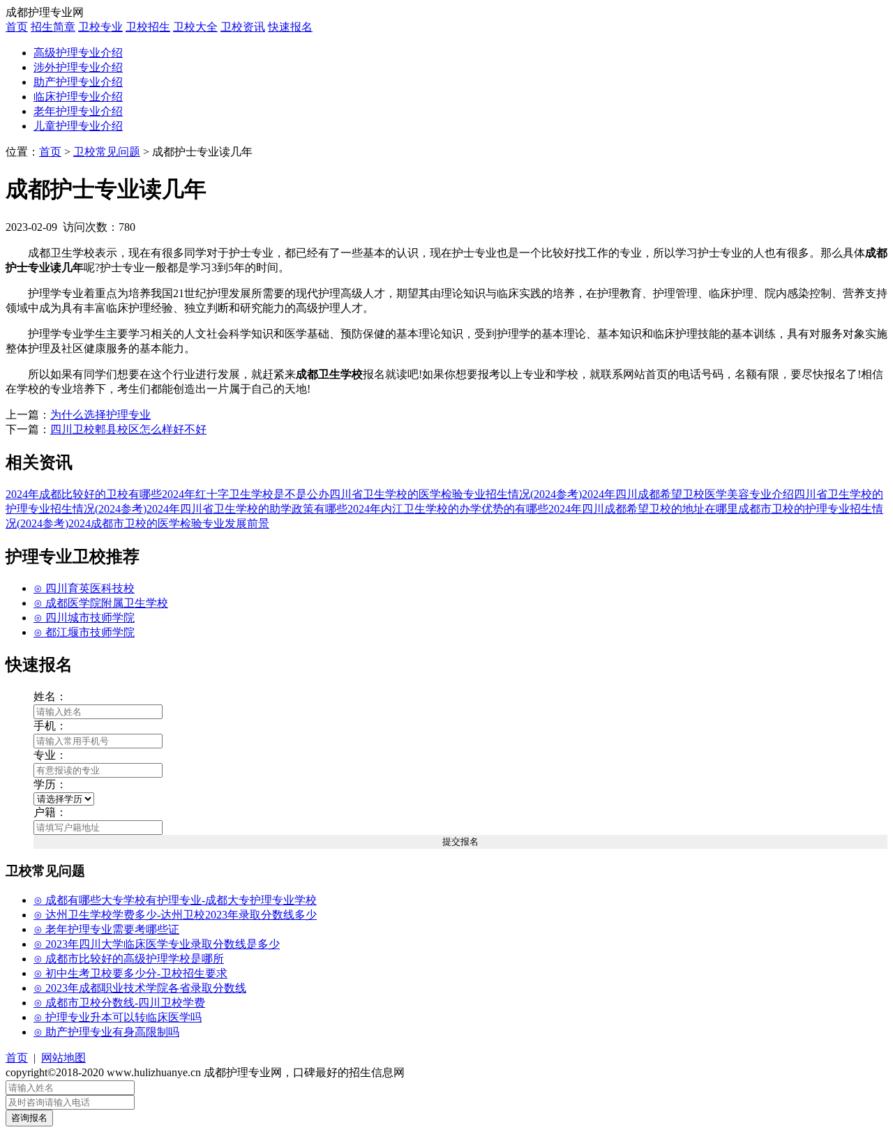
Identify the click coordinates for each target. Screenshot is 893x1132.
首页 (17, 27)
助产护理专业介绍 (78, 82)
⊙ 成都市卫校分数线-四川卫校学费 (119, 1003)
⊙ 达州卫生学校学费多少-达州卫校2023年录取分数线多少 (175, 915)
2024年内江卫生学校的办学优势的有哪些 (447, 509)
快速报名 (290, 27)
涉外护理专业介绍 (78, 67)
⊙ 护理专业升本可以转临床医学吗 (117, 1017)
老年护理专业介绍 (78, 111)
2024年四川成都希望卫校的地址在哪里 (643, 509)
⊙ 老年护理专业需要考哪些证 (106, 929)
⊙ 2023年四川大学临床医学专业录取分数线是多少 (156, 944)
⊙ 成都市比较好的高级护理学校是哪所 (128, 959)
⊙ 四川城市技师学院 (84, 618)
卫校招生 (148, 27)
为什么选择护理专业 (100, 415)
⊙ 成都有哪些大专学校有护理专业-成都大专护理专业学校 (175, 900)
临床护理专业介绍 (78, 97)
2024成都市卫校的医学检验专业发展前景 (168, 523)
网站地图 (63, 1058)
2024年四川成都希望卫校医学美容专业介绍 (688, 494)
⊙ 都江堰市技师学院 (84, 632)
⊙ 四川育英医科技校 (84, 588)
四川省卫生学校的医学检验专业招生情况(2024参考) (455, 494)
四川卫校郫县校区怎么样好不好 (128, 429)
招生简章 (53, 27)
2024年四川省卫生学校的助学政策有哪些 (247, 509)
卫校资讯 (242, 27)
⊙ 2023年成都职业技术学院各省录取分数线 (139, 988)
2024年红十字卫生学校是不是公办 (245, 494)
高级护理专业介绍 (78, 53)
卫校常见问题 (106, 152)
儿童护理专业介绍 (78, 126)
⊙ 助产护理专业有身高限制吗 (106, 1032)
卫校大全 (195, 27)
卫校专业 (100, 27)
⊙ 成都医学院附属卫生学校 (100, 603)
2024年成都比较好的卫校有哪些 (84, 494)
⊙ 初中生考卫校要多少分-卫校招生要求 (130, 973)
